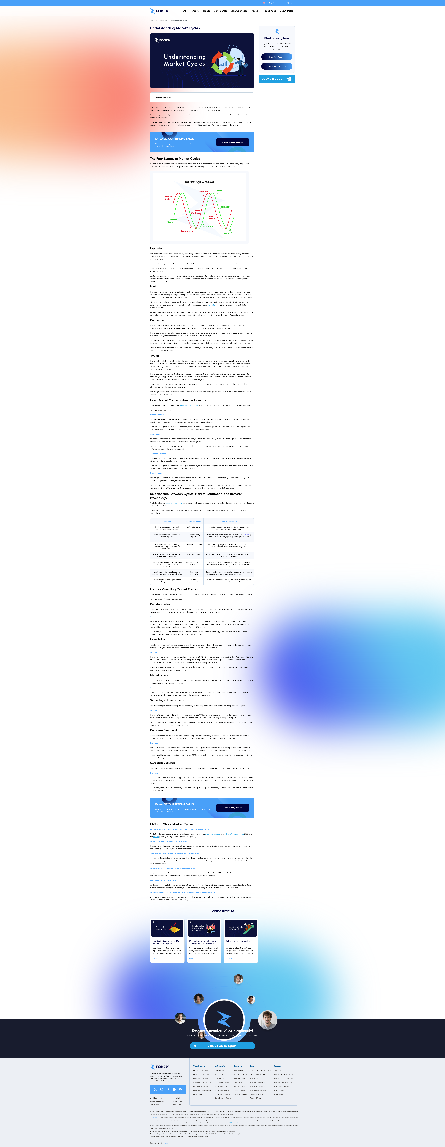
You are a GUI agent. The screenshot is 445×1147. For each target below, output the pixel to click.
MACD (156, 837)
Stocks (195, 11)
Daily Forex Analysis (240, 1086)
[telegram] (168, 1089)
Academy (256, 11)
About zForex (286, 11)
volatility (211, 305)
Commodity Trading (222, 1082)
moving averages (212, 834)
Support (277, 1066)
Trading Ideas (238, 1070)
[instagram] (161, 1089)
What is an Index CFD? (258, 1086)
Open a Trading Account (232, 142)
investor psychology (174, 503)
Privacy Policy (177, 1104)
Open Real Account (277, 57)
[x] (155, 1089)
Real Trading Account (200, 1070)
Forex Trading (219, 1070)
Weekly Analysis (239, 1090)
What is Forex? (255, 1078)
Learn (252, 1066)
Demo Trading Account (201, 1074)
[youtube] (180, 1089)
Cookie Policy (177, 1098)
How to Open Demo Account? (284, 1074)
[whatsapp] (174, 1089)
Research (238, 1066)
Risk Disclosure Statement (236, 1123)
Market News (238, 1082)
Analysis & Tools (239, 11)
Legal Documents (156, 1098)
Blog (156, 20)
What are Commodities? (258, 1090)
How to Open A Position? (282, 1086)
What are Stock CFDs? (258, 1082)
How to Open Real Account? (283, 1078)
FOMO (247, 535)
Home (151, 20)
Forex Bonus (197, 1094)
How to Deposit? (279, 1090)
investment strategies (189, 405)
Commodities (220, 11)
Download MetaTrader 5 (201, 1078)
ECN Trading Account (200, 1086)
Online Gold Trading (221, 1086)
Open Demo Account (277, 66)
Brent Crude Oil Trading (223, 1098)
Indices (206, 11)
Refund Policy (154, 1104)
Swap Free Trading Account (202, 1090)
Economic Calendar (240, 1074)
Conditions (270, 11)
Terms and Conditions (157, 1101)
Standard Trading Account (202, 1082)
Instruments (220, 1066)
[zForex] (159, 11)
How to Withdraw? (280, 1094)
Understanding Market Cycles (179, 20)
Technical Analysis (256, 1098)
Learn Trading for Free (257, 1074)
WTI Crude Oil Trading (222, 1094)
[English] (265, 3)
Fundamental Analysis (257, 1094)
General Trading (164, 20)
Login (292, 3)
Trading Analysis (239, 1078)
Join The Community (273, 79)
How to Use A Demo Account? (260, 1070)
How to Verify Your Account (283, 1082)
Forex (184, 11)
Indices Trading (220, 1078)
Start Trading (199, 1066)
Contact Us (277, 1070)
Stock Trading (219, 1074)
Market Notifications (240, 1094)
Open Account (278, 3)
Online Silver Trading (222, 1090)
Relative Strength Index (234, 834)
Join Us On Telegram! (222, 1046)
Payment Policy (178, 1101)
